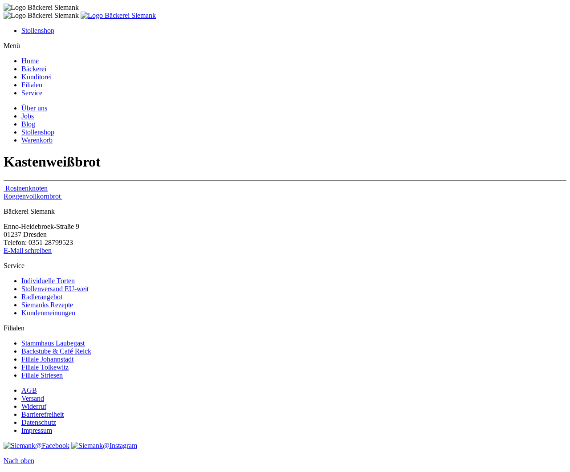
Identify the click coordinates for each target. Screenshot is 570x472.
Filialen (31, 85)
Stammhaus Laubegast (53, 343)
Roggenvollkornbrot (33, 196)
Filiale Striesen (42, 375)
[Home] (118, 15)
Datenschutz (38, 422)
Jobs (27, 116)
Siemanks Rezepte (47, 305)
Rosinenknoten (26, 188)
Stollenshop (37, 30)
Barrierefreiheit (42, 414)
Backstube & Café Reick (56, 351)
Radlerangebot (41, 297)
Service (31, 93)
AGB (29, 390)
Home (30, 61)
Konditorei (36, 77)
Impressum (36, 430)
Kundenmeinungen (48, 313)
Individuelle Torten (48, 281)
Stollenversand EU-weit (55, 289)
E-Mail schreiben (28, 250)
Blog (28, 124)
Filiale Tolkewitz (45, 367)
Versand (32, 398)
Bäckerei (33, 69)
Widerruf (33, 406)
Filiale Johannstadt (47, 359)
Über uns (34, 108)
